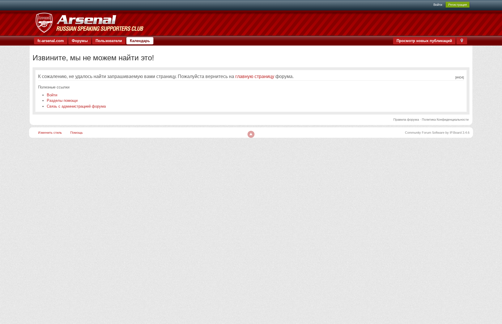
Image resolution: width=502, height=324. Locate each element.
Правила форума (406, 119)
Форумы (80, 41)
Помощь (76, 132)
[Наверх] (251, 134)
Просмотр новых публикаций (424, 41)
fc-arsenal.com (50, 41)
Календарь (140, 41)
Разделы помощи (62, 100)
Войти (437, 4)
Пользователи (109, 41)
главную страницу (254, 76)
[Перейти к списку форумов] (89, 23)
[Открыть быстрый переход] (461, 40)
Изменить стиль (50, 132)
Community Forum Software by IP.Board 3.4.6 (437, 132)
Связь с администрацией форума (76, 106)
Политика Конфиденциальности (445, 119)
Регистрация (457, 4)
